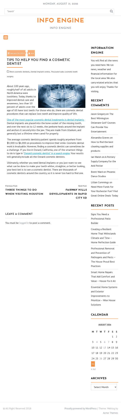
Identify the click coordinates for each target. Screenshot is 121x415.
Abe (32, 53)
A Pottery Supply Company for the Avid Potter (103, 161)
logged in (24, 222)
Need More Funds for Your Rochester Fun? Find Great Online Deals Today (104, 191)
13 (104, 347)
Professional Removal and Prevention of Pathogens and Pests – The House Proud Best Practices (103, 257)
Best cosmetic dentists (20, 72)
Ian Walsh (96, 156)
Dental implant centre (40, 72)
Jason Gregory (98, 113)
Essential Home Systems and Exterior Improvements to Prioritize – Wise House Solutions (104, 295)
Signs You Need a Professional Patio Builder (101, 219)
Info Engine (60, 21)
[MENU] (5, 37)
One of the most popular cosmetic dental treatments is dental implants (45, 119)
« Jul (93, 369)
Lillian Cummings (100, 182)
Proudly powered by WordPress (80, 408)
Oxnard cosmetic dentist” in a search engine (47, 153)
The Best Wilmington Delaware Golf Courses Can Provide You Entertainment (103, 122)
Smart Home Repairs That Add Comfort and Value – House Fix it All (103, 276)
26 (100, 358)
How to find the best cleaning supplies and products (102, 146)
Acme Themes (110, 412)
